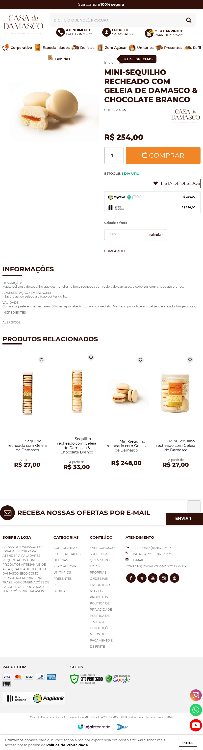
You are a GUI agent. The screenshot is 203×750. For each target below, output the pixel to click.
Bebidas (60, 591)
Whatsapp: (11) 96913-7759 (152, 554)
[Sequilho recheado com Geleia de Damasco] (27, 413)
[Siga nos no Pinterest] (174, 578)
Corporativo (65, 548)
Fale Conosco (102, 548)
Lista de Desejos (180, 183)
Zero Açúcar (64, 566)
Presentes (62, 578)
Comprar (166, 155)
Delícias (60, 560)
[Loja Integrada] (94, 726)
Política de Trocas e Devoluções (100, 622)
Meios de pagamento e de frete (101, 640)
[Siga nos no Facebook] (131, 578)
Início (109, 62)
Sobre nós (99, 554)
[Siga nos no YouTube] (153, 578)
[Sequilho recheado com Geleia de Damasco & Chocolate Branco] (76, 413)
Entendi (188, 742)
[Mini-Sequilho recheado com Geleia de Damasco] (126, 413)
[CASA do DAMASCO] (23, 25)
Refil (57, 585)
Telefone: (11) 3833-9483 (151, 548)
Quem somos (100, 560)
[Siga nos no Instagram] (164, 578)
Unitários (62, 572)
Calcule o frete (115, 223)
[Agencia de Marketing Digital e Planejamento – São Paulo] (121, 727)
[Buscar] (189, 20)
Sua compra (101, 4)
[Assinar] (184, 519)
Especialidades (66, 554)
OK (156, 234)
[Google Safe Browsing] (117, 679)
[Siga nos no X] (142, 578)
